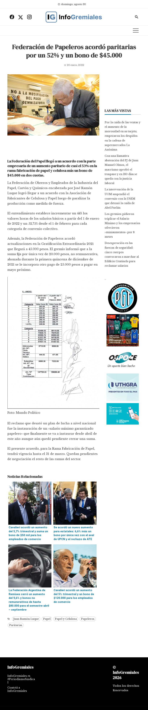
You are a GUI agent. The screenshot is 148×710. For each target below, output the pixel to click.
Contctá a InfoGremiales (17, 689)
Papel (47, 619)
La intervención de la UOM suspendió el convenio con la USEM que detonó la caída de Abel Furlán (120, 198)
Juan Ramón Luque (26, 619)
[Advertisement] (53, 148)
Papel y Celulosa (66, 619)
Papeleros (87, 619)
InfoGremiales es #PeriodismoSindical (21, 679)
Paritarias (15, 625)
